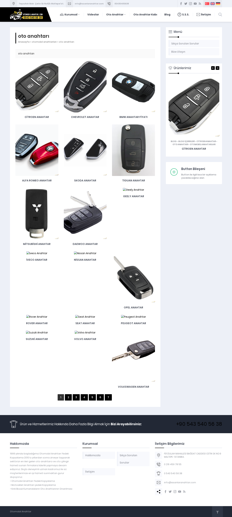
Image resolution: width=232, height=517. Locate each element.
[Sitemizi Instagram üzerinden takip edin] (174, 491)
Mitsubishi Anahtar (37, 244)
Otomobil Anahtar (20, 511)
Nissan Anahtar (85, 260)
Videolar (93, 14)
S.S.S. (185, 14)
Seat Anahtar (85, 323)
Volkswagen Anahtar (133, 387)
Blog (167, 14)
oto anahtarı (180, 144)
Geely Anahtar (133, 196)
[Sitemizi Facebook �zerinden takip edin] (181, 3)
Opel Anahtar (133, 307)
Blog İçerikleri (186, 141)
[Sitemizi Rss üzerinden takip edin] (184, 491)
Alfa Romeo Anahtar (37, 180)
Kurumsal (71, 14)
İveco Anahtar (36, 260)
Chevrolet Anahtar (85, 117)
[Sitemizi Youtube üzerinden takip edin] (179, 491)
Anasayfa (24, 41)
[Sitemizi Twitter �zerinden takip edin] (185, 3)
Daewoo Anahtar (85, 244)
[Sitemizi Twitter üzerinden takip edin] (170, 491)
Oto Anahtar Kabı (145, 14)
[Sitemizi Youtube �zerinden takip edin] (195, 3)
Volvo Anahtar (85, 339)
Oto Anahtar (114, 14)
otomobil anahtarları (44, 41)
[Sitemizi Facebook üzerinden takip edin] (165, 491)
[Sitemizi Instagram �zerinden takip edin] (190, 3)
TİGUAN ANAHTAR (133, 180)
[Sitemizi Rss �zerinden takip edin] (199, 3)
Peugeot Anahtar (133, 323)
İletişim (206, 14)
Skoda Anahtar (85, 180)
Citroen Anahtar (37, 117)
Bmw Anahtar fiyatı (133, 117)
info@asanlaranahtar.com (89, 3)
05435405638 (122, 3)
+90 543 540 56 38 (199, 424)
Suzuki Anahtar (37, 339)
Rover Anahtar (37, 323)
